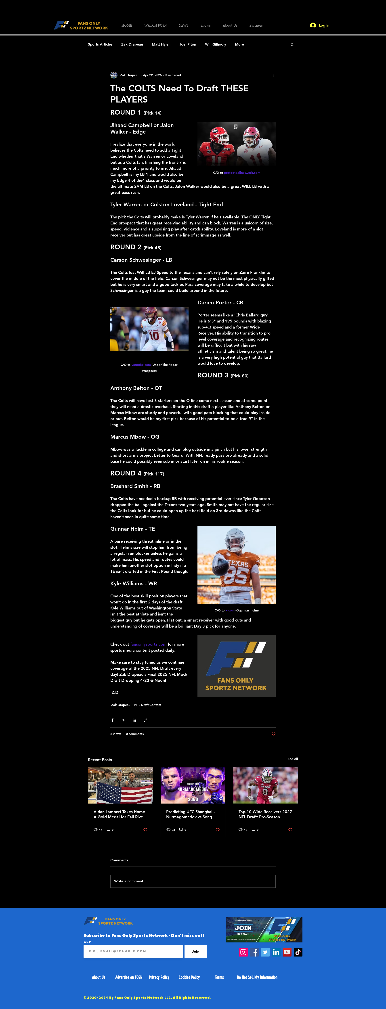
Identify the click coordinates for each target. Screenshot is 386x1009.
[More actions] (273, 75)
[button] (158, 25)
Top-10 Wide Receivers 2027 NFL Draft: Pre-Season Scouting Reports (265, 814)
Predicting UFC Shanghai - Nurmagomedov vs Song (190, 814)
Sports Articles (100, 44)
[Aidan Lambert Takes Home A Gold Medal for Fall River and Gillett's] (120, 785)
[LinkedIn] (276, 952)
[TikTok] (298, 952)
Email (87, 942)
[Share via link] (145, 720)
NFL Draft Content (147, 705)
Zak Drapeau (132, 44)
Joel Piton (187, 44)
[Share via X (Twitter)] (123, 720)
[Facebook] (254, 952)
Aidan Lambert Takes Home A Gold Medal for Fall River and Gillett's (119, 814)
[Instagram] (243, 952)
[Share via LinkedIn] (134, 720)
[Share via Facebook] (112, 720)
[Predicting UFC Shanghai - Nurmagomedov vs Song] (193, 785)
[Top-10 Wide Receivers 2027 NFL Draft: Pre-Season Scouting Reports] (265, 785)
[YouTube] (287, 952)
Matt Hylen (161, 44)
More (239, 44)
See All (293, 759)
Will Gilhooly (215, 44)
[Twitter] (265, 952)
